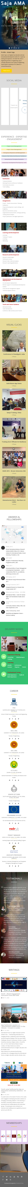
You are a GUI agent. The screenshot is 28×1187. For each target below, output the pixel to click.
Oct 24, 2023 (5, 1030)
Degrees (17, 667)
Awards (9, 665)
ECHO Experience (12, 675)
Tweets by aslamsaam (14, 106)
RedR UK (21, 675)
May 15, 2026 (5, 997)
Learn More (22, 31)
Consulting (10, 657)
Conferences (17, 665)
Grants (24, 667)
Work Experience (12, 677)
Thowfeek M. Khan (19, 1183)
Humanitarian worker (9, 6)
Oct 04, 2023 (5, 1094)
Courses (9, 667)
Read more (6, 70)
